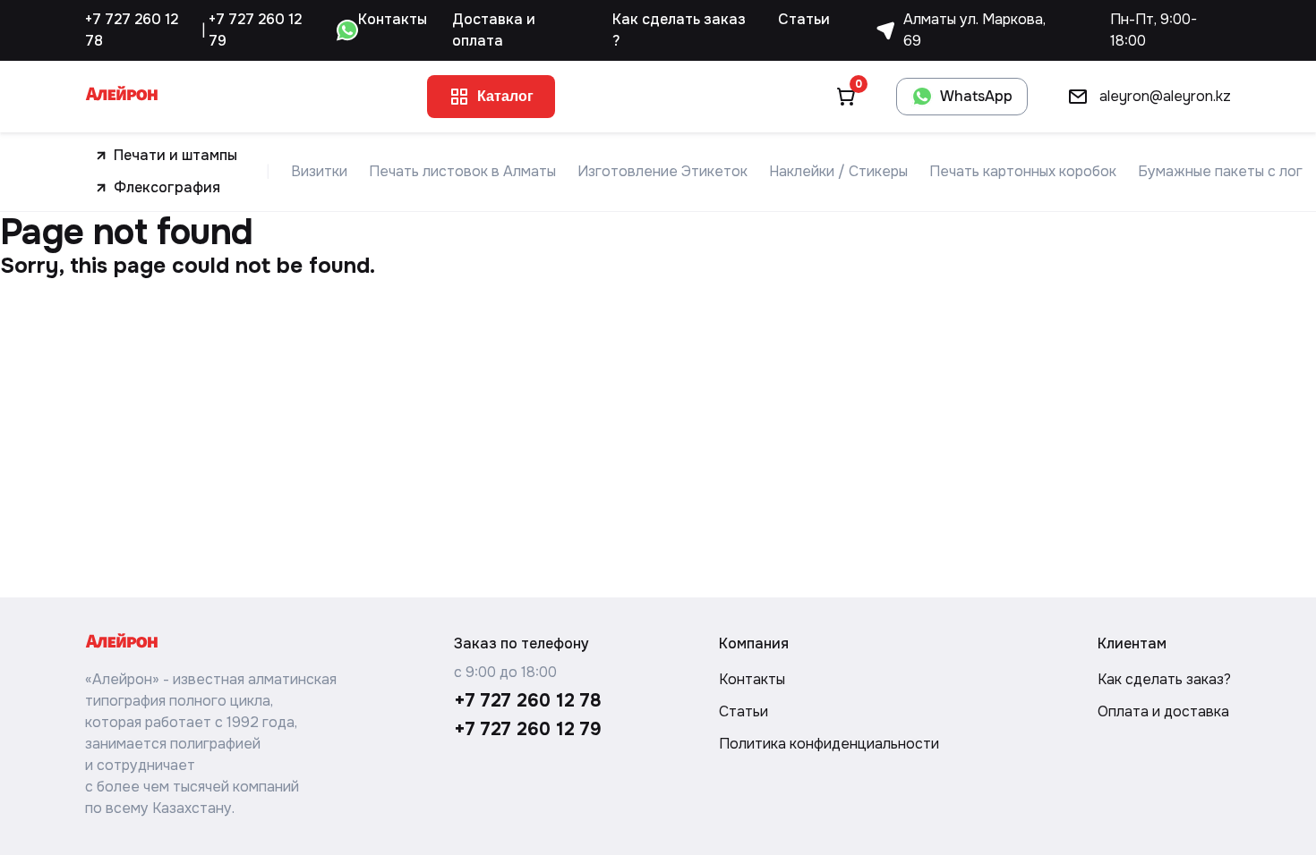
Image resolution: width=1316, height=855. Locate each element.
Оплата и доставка (1163, 711)
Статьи (804, 19)
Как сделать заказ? (1164, 679)
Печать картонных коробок (1022, 171)
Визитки (319, 171)
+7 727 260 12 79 (255, 30)
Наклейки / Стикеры (838, 171)
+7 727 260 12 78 (131, 30)
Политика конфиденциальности (829, 743)
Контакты (392, 19)
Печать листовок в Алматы (462, 171)
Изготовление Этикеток (662, 171)
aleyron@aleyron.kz (1165, 96)
